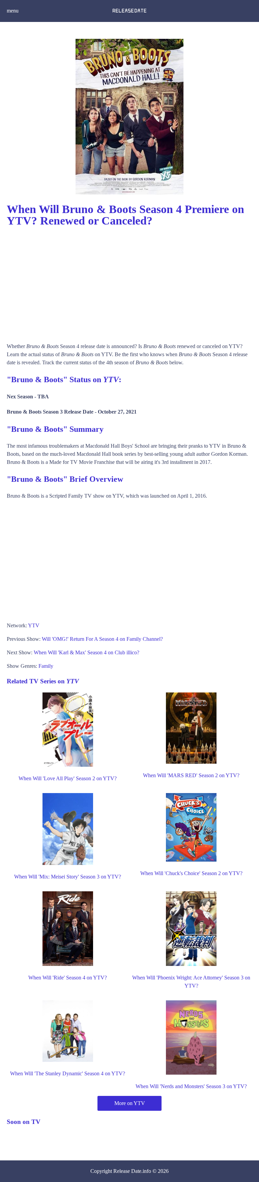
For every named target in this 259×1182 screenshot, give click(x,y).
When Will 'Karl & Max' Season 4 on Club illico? (86, 652)
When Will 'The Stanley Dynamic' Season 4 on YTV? (67, 1073)
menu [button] (13, 11)
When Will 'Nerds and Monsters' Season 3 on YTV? (191, 1086)
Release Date (127, 1171)
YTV (33, 625)
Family (45, 666)
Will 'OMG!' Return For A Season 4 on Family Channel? (102, 639)
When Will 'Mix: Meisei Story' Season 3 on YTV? (67, 876)
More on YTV (129, 1103)
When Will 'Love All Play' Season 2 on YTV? (68, 778)
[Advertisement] (129, 281)
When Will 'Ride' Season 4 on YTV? (67, 977)
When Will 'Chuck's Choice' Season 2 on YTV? (191, 873)
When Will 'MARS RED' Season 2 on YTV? (191, 775)
